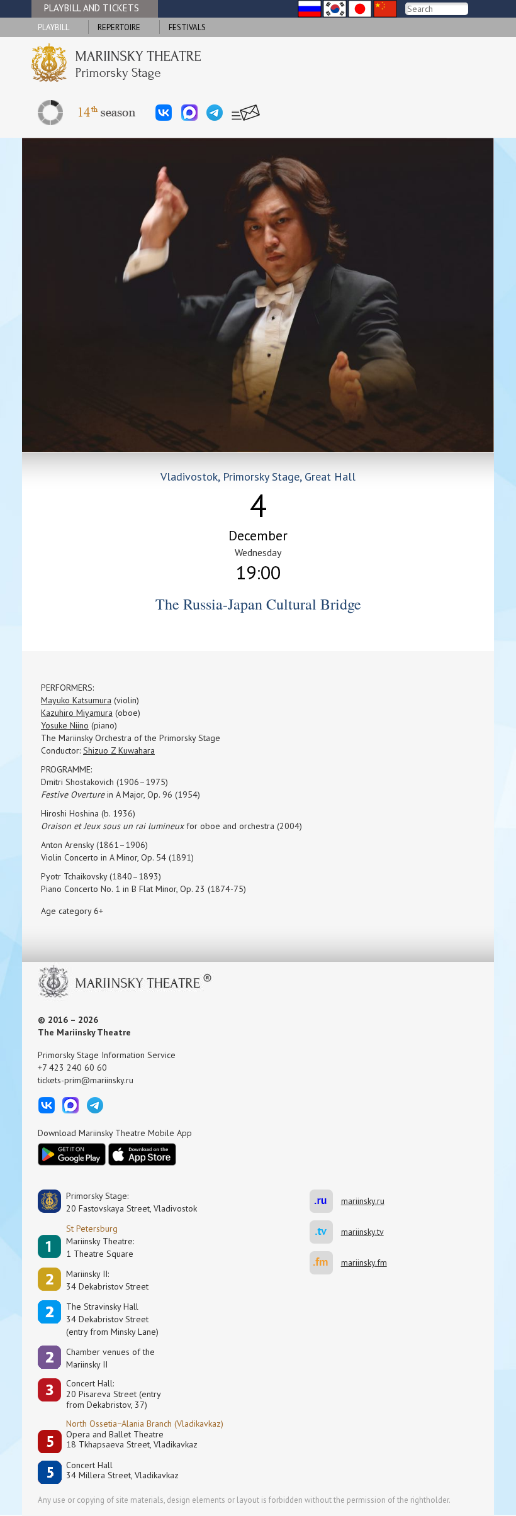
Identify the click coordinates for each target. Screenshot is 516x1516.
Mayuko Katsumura (76, 700)
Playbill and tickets (91, 8)
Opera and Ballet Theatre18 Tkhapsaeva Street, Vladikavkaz (132, 1439)
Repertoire (119, 27)
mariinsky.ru (325, 1201)
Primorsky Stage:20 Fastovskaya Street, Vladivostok (122, 1202)
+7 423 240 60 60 (72, 1067)
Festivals (187, 27)
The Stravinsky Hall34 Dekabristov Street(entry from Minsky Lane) (112, 1319)
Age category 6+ (72, 911)
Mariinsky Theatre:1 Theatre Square (100, 1247)
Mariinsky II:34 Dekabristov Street (107, 1280)
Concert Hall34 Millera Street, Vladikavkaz (122, 1470)
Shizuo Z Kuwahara (119, 750)
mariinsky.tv (325, 1232)
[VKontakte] (164, 112)
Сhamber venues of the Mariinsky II (110, 1358)
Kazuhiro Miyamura (77, 712)
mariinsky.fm (325, 1262)
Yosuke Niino (65, 725)
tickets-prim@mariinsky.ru (85, 1080)
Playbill (53, 27)
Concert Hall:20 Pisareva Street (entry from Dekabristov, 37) (113, 1394)
